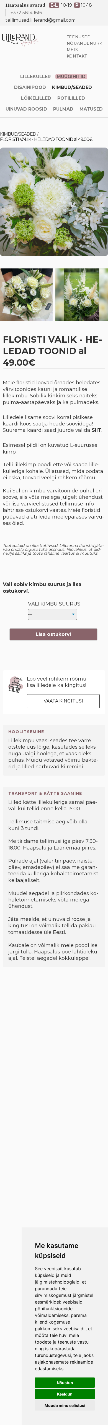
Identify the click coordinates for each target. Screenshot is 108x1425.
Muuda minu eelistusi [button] (65, 1405)
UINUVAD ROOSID (26, 109)
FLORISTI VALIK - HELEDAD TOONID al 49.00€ (46, 139)
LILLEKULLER (35, 76)
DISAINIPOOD (30, 87)
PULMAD (63, 109)
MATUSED (91, 109)
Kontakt (77, 56)
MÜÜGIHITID (71, 76)
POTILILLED (71, 98)
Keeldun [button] (65, 1394)
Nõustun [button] (65, 1382)
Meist (73, 49)
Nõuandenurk (84, 43)
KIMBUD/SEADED (72, 87)
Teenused (79, 36)
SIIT (96, 430)
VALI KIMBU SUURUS (54, 604)
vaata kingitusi (63, 701)
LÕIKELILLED (36, 98)
